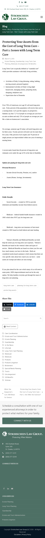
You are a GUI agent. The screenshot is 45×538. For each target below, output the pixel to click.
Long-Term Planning (9, 506)
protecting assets (10, 290)
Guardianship (20, 61)
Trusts (7, 371)
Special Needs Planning (13, 368)
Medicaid (14, 64)
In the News (9, 345)
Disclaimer (17, 534)
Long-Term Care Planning (13, 351)
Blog (9, 29)
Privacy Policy (26, 534)
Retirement (9, 365)
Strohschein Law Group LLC (20, 529)
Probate (8, 359)
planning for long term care (27, 285)
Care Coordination (11, 333)
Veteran (8, 380)
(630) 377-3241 (11, 453)
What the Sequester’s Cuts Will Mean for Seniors (8, 393)
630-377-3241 (23, 6)
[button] (41, 17)
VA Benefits (32, 64)
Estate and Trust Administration (16, 336)
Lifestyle (8, 348)
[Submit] (40, 318)
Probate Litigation (11, 362)
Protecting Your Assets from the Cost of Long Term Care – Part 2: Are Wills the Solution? (29, 392)
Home (4, 29)
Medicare (8, 357)
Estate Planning (10, 61)
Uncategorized (23, 64)
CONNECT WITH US (22, 420)
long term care (9, 285)
